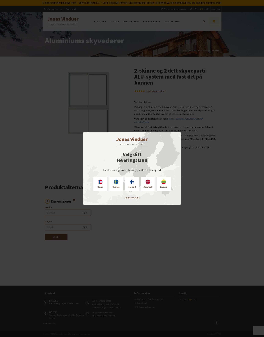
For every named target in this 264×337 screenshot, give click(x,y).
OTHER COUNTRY (132, 197)
